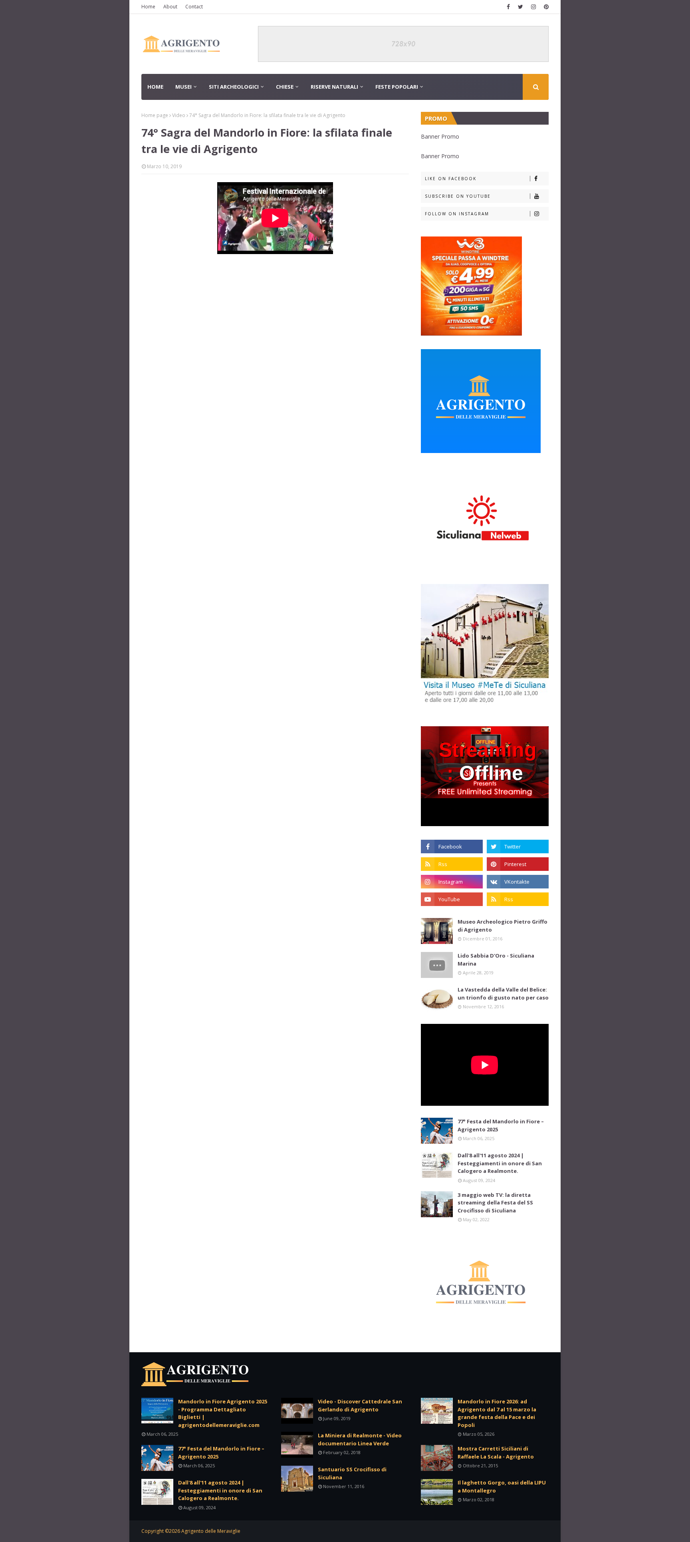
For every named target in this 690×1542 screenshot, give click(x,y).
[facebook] (508, 7)
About (170, 6)
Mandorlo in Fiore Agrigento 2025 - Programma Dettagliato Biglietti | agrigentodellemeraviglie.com (222, 1413)
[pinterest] (545, 7)
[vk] (518, 881)
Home (148, 6)
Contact (194, 6)
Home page (154, 115)
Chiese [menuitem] (284, 86)
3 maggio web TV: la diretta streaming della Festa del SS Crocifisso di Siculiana (495, 1202)
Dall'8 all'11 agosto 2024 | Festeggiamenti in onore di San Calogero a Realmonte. (500, 1163)
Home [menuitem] (155, 86)
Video (178, 115)
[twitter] (520, 7)
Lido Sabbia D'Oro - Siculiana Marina (496, 959)
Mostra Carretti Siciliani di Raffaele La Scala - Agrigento (496, 1452)
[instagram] (533, 7)
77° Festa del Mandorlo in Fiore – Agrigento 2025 (501, 1125)
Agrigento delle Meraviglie (210, 1531)
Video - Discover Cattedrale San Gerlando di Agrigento (360, 1405)
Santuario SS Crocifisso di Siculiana (352, 1473)
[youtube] (452, 899)
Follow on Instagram (457, 214)
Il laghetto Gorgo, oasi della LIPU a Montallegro (502, 1486)
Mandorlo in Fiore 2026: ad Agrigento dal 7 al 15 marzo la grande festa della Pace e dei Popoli (497, 1413)
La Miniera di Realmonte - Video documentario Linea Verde (360, 1439)
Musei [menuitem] (183, 86)
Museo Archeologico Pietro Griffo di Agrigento (502, 925)
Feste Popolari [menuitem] (396, 86)
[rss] (452, 864)
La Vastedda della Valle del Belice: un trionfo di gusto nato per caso (503, 993)
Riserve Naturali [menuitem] (334, 86)
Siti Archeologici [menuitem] (234, 86)
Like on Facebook (450, 178)
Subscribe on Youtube (458, 196)
